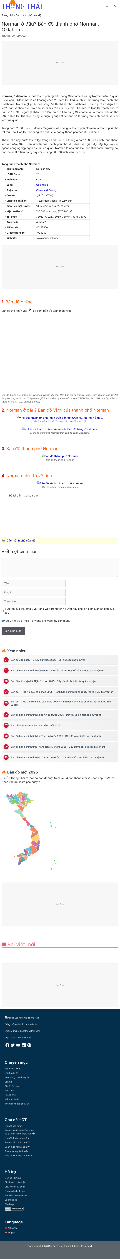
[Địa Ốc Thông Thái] (22, 5)
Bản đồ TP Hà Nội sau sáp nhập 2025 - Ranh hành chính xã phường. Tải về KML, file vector (62, 691)
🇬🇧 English (10, 1232)
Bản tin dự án (11, 1073)
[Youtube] (18, 1046)
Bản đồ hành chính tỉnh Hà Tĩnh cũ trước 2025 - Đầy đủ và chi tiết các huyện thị (56, 736)
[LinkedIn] (24, 1046)
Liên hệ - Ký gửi (13, 1177)
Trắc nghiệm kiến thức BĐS (18, 1155)
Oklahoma (42, 184)
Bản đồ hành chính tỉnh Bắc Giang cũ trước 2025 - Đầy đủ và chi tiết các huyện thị (57, 670)
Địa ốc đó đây (12, 1086)
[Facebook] (7, 1046)
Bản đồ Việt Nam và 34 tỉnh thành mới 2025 (35, 725)
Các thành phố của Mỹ (28, 15)
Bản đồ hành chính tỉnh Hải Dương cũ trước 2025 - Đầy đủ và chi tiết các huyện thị (57, 757)
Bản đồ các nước (13, 1126)
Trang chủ (7, 15)
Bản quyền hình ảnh (15, 1191)
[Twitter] (13, 1046)
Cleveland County (46, 190)
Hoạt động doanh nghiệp (17, 1077)
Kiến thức (9, 1090)
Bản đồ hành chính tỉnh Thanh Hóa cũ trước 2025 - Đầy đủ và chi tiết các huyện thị (58, 746)
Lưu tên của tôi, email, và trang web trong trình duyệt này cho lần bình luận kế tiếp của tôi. (59, 610)
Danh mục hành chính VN (17, 1146)
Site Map (9, 1204)
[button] (115, 6)
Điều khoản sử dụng (15, 1186)
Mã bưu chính (12, 1099)
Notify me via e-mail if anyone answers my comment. (37, 620)
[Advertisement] (60, 63)
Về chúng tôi (11, 1199)
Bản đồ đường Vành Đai (17, 1138)
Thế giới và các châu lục (17, 1103)
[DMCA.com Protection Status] (14, 1209)
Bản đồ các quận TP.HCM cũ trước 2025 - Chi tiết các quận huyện (48, 659)
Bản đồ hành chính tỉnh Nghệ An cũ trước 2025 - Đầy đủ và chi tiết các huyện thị (56, 714)
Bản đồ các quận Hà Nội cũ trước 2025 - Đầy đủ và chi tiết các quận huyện (53, 681)
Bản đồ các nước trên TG (17, 1142)
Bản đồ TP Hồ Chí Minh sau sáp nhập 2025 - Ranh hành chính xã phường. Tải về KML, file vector (61, 703)
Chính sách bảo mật (15, 1182)
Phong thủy (10, 1095)
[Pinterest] (29, 1046)
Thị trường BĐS (12, 1068)
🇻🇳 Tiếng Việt (11, 1228)
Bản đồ (8, 1081)
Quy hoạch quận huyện (16, 1151)
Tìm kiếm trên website (16, 1195)
